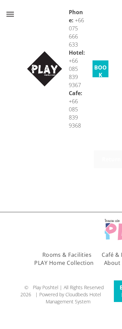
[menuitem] (67, 255)
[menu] (10, 14)
